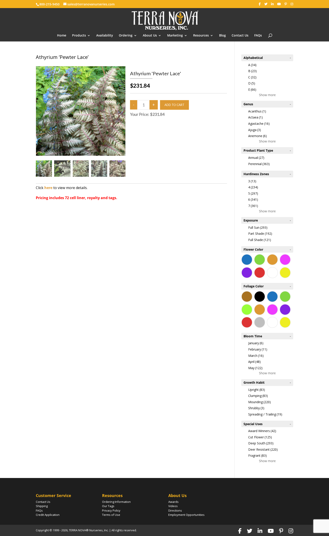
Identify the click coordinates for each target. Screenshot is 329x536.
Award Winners (262, 431)
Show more (267, 95)
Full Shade (259, 240)
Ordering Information (116, 502)
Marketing (175, 35)
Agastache (259, 123)
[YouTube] (279, 4)
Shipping (42, 506)
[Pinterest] (285, 4)
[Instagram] (292, 4)
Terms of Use (111, 515)
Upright (256, 389)
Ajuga (254, 130)
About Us (150, 35)
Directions (175, 510)
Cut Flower (260, 437)
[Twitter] (265, 4)
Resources (201, 35)
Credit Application (48, 515)
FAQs (258, 35)
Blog (222, 35)
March (256, 355)
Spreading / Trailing (265, 414)
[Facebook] (260, 4)
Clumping (258, 396)
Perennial (259, 164)
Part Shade (260, 233)
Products (79, 35)
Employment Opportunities (186, 515)
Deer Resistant (263, 449)
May (255, 368)
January (255, 343)
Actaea (255, 117)
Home (61, 35)
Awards (173, 502)
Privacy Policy (111, 510)
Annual (256, 157)
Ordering (125, 35)
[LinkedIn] (272, 4)
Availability (104, 35)
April (254, 361)
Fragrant (257, 455)
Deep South (260, 443)
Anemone (257, 136)
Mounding (259, 402)
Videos (173, 506)
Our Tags (108, 506)
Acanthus (257, 111)
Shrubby (256, 408)
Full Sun (257, 227)
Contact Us (240, 35)
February (257, 349)
